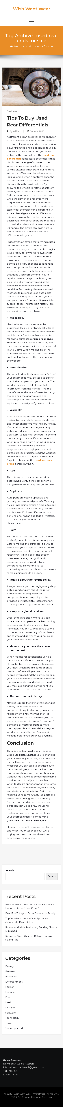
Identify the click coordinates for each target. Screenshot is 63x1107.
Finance (10, 992)
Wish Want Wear (31, 8)
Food (8, 997)
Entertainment (13, 981)
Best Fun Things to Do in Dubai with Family (30, 913)
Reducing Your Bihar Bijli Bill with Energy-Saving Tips (29, 938)
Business (12, 111)
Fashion (9, 986)
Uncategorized (14, 1028)
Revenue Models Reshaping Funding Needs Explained (31, 929)
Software (10, 1012)
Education (11, 976)
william (17, 131)
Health (9, 1002)
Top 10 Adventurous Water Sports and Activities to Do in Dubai (27, 920)
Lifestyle (10, 1007)
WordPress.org (44, 1097)
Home (18, 46)
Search (9, 870)
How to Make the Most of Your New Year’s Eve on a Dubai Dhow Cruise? (29, 906)
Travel (8, 1023)
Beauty (9, 966)
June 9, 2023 (37, 131)
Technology (12, 1017)
